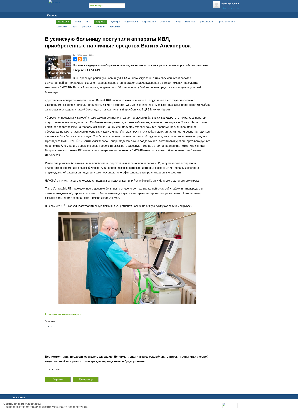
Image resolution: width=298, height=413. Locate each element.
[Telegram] (85, 59)
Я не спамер (54, 369)
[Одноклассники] (80, 59)
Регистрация (233, 8)
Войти (223, 8)
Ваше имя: (50, 321)
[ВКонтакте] (75, 59)
